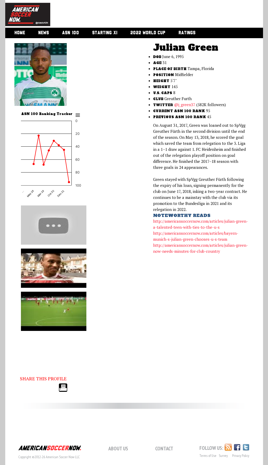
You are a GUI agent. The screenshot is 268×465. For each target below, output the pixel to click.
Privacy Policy (240, 455)
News (43, 33)
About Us (118, 448)
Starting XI (104, 33)
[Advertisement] (150, 14)
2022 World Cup (147, 33)
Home (19, 33)
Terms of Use (207, 455)
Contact (164, 448)
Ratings (187, 33)
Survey (223, 455)
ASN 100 (70, 33)
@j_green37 (184, 104)
